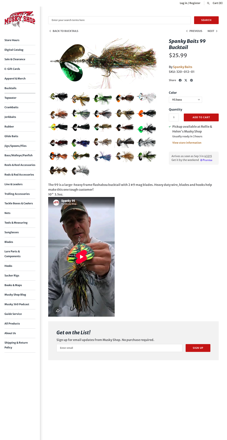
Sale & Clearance (14, 59)
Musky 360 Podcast (16, 304)
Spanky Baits (182, 67)
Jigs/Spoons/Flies (15, 145)
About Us (10, 333)
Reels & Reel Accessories (19, 165)
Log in (183, 3)
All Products (12, 323)
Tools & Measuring (16, 222)
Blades (8, 242)
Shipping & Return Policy (16, 345)
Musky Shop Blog (15, 294)
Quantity (175, 109)
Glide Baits (11, 136)
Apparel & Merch (15, 78)
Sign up (198, 347)
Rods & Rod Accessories (19, 174)
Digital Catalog (13, 49)
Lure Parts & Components (12, 254)
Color (173, 93)
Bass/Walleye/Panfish (18, 155)
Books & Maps (13, 285)
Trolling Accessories (17, 193)
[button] (55, 63)
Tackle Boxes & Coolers (18, 203)
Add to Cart (201, 117)
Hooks (8, 265)
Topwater (10, 97)
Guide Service (13, 313)
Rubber (9, 126)
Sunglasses (11, 232)
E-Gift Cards (12, 68)
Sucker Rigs (11, 275)
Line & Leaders (13, 184)
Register (194, 3)
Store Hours (11, 40)
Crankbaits (11, 107)
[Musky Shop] (20, 19)
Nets (7, 213)
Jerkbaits (10, 117)
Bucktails (10, 88)
